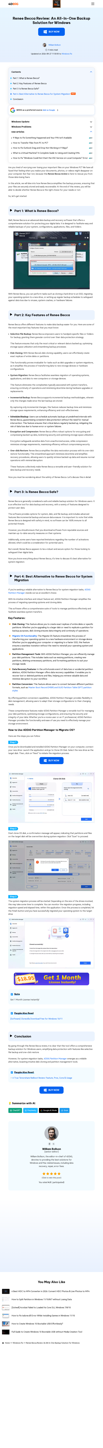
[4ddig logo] (13, 3)
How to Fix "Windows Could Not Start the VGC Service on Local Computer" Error (50, 158)
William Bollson (54, 45)
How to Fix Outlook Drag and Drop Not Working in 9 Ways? (40, 148)
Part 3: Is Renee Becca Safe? (26, 88)
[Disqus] (51, 1233)
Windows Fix (67, 54)
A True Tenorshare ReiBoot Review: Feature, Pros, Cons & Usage (42, 1078)
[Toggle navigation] (93, 4)
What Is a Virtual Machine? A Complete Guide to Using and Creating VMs (46, 153)
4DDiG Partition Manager (55, 1058)
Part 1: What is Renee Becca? (26, 78)
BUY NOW (54, 31)
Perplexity (32, 1110)
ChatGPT (16, 1110)
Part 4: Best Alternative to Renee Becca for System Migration (44, 94)
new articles (17, 132)
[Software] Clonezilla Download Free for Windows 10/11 (36, 1019)
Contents (16, 72)
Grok (66, 1110)
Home (7, 1343)
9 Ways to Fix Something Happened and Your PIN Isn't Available (42, 138)
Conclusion (18, 99)
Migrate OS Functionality (24, 636)
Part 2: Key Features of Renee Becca (29, 83)
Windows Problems (21, 126)
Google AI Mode (50, 1110)
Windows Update (20, 121)
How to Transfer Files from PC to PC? (30, 143)
